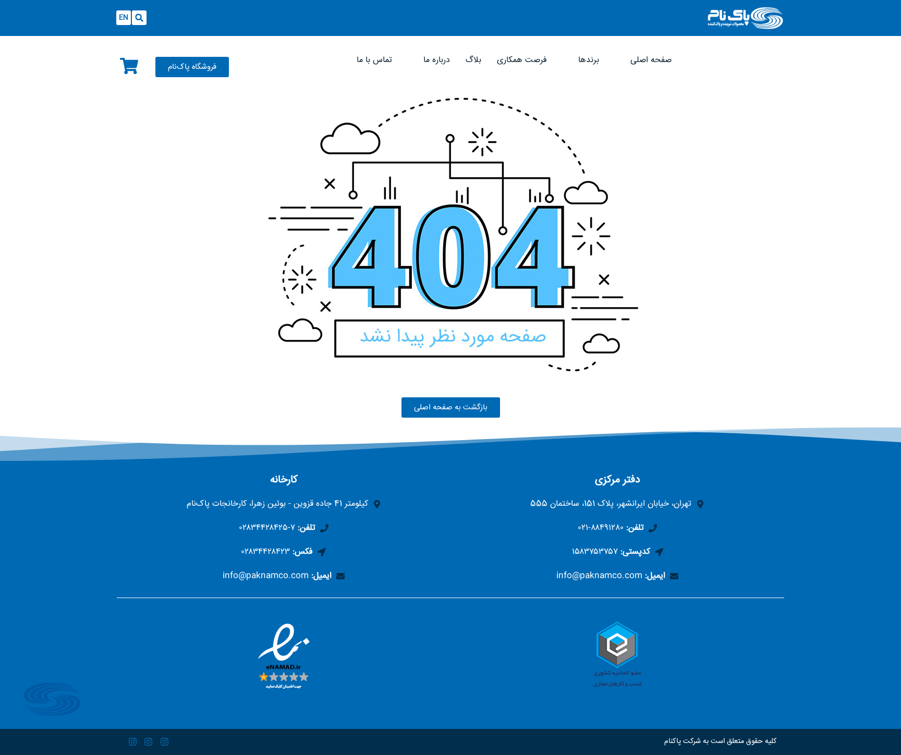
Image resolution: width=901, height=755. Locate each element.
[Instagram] (164, 742)
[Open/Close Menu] (553, 12)
